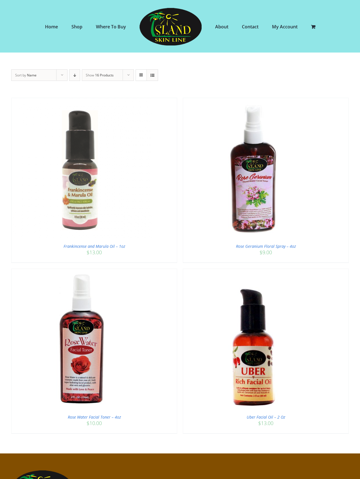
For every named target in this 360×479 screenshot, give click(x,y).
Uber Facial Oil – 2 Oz (266, 417)
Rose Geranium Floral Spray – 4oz (266, 246)
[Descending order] (74, 75)
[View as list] (152, 75)
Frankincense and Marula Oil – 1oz (94, 246)
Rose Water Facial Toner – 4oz (94, 417)
